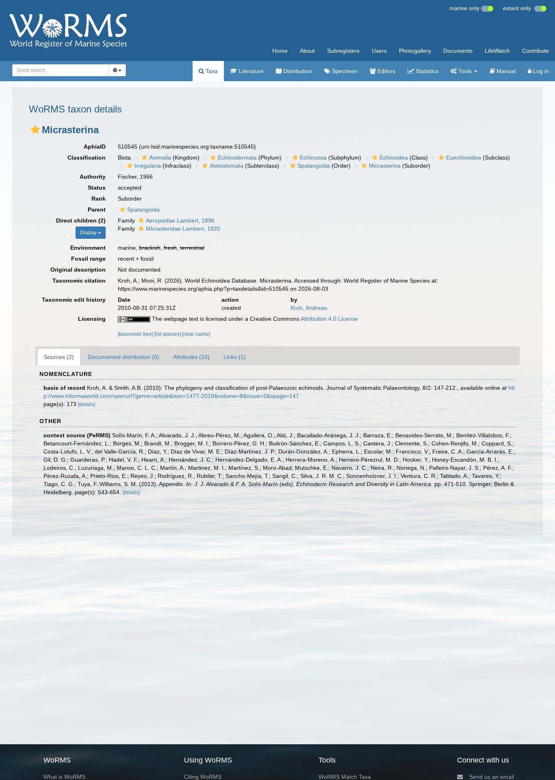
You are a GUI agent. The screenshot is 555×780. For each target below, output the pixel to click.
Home (280, 51)
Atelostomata (226, 165)
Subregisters (343, 51)
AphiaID (95, 146)
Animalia (160, 157)
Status (97, 187)
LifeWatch (497, 51)
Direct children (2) (81, 220)
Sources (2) (59, 357)
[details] (86, 404)
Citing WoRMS (202, 777)
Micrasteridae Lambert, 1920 (183, 228)
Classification (86, 157)
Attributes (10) (191, 357)
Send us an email (491, 777)
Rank (98, 198)
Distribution (297, 71)
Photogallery (415, 51)
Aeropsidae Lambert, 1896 (180, 220)
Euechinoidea (463, 157)
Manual (505, 71)
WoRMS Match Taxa (345, 777)
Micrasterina (385, 165)
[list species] (168, 334)
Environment (88, 247)
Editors (385, 71)
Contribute (535, 51)
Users (379, 51)
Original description (78, 269)
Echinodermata (237, 157)
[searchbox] (58, 70)
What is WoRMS (64, 777)
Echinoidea (393, 157)
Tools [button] (465, 71)
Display (89, 233)
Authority (93, 176)
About (307, 51)
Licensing (92, 318)
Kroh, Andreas (309, 308)
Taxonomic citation (79, 280)
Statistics (426, 71)
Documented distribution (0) (123, 357)
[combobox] (60, 70)
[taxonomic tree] (136, 334)
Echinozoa (313, 157)
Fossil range (88, 258)
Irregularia (147, 165)
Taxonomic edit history (74, 299)
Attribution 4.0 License (329, 318)
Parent (97, 209)
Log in (540, 71)
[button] (35, 129)
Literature (250, 71)
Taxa (211, 71)
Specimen (344, 71)
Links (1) (234, 357)
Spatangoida (313, 165)
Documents (458, 51)
